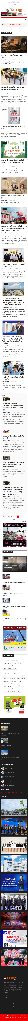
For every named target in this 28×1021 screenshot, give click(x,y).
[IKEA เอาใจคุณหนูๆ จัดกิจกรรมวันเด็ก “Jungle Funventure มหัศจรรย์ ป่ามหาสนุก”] (14, 149)
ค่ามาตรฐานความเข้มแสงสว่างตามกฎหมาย (10, 757)
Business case (14, 660)
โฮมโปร (19, 691)
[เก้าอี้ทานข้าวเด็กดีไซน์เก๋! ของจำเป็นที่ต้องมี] (14, 115)
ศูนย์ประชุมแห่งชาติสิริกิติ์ (9, 691)
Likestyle (6, 681)
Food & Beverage (8, 668)
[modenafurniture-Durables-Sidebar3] (14, 705)
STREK (22, 686)
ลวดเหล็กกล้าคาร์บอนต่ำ (6, 745)
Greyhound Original (8, 671)
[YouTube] (13, 1006)
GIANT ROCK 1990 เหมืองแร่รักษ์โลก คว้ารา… (11, 733)
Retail (19, 681)
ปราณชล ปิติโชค (4, 131)
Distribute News (6, 1017)
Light (10, 24)
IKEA (5, 678)
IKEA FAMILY (12, 678)
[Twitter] (13, 1003)
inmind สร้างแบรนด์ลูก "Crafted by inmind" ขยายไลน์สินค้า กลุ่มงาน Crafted (12, 89)
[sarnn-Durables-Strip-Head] (14, 14)
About (9, 2)
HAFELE (17, 671)
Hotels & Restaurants (9, 676)
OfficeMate (13, 681)
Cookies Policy (14, 1019)
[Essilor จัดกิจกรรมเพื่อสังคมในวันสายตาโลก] (14, 368)
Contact (17, 2)
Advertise (13, 2)
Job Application (13, 1017)
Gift (15, 668)
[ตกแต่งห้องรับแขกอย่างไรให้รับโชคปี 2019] (14, 185)
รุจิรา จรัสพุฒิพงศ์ (4, 94)
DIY (21, 663)
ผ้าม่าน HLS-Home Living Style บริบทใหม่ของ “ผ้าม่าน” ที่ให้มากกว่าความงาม (13, 465)
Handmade (6, 673)
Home (5, 24)
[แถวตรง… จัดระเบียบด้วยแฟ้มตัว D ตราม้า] (14, 431)
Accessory (6, 660)
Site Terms (20, 1017)
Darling (15, 663)
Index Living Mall (21, 678)
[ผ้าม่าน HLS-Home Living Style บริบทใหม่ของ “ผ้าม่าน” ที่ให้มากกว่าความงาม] (14, 458)
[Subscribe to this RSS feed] (26, 32)
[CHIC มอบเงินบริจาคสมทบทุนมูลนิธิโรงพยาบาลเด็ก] (14, 255)
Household (18, 676)
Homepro (13, 673)
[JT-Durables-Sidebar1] (14, 534)
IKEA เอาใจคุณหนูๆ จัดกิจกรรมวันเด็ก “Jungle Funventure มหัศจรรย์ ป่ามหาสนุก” (13, 162)
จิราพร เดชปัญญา (4, 59)
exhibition (13, 665)
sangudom (13, 683)
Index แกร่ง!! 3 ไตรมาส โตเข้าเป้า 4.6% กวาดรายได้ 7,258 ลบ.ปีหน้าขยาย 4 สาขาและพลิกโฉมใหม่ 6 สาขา (14, 228)
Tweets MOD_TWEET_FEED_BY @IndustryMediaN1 (13, 792)
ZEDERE (6, 689)
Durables (5, 38)
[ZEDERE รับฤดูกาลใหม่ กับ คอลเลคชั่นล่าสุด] (14, 44)
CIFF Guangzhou (7, 663)
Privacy (24, 1017)
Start (4, 516)
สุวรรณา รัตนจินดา (6, 345)
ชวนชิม (12, 689)
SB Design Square (8, 686)
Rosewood (6, 683)
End (14, 519)
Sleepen (16, 686)
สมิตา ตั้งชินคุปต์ (4, 166)
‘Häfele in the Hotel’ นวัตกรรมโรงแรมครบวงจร (14, 582)
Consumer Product (16, 24)
